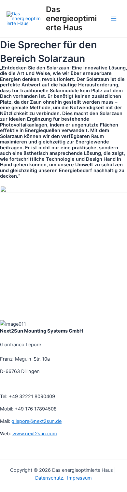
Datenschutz (49, 478)
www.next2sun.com (34, 434)
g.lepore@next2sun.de (36, 421)
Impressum (79, 478)
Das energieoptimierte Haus (71, 19)
